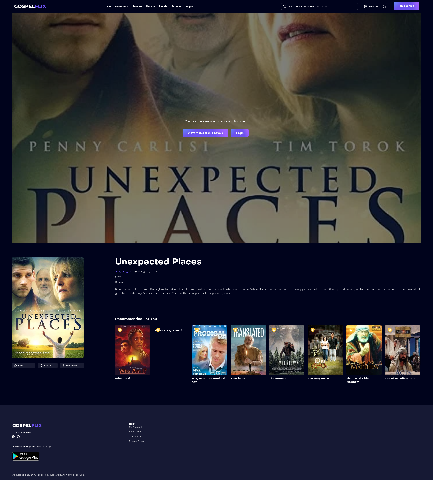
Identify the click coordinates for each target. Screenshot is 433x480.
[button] (406, 6)
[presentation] (117, 358)
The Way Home (318, 378)
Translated (238, 378)
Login (240, 132)
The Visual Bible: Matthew (357, 380)
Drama (119, 282)
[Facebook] (13, 436)
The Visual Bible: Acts (400, 378)
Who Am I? (122, 378)
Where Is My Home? (168, 330)
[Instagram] (18, 436)
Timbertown (277, 378)
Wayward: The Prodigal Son (208, 380)
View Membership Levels (205, 132)
